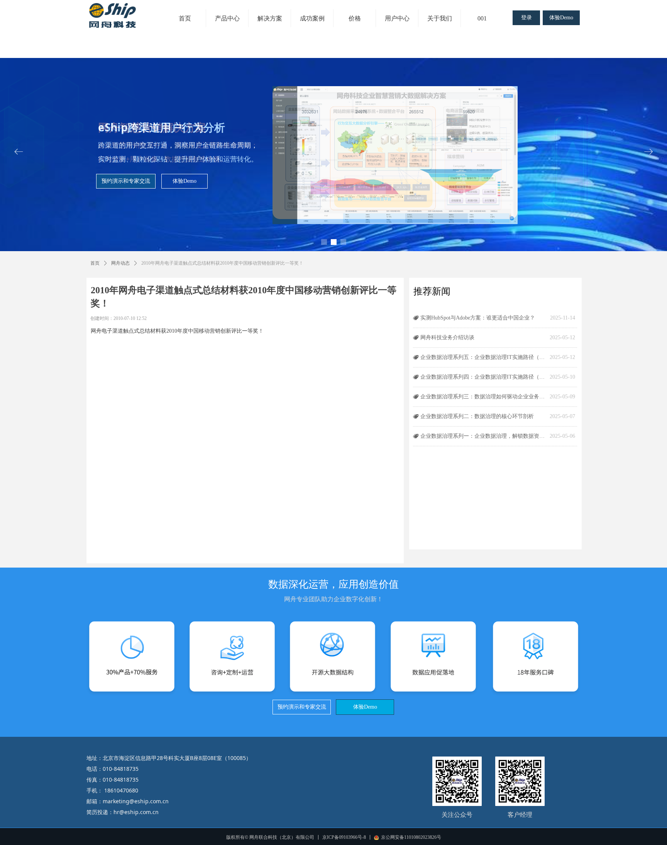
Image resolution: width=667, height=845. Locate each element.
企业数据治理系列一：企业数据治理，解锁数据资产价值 (483, 436)
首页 (95, 263)
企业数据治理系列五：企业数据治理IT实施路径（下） (483, 357)
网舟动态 (120, 263)
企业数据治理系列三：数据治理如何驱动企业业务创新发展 (483, 397)
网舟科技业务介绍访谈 (447, 337)
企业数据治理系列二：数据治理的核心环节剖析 (477, 416)
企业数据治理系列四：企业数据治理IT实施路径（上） (483, 377)
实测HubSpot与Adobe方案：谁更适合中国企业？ (477, 318)
